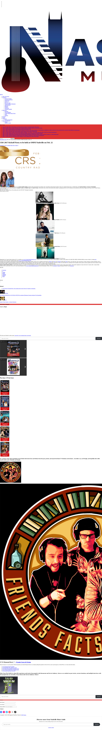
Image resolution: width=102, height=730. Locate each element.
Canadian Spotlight (8, 109)
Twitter (58, 264)
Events (3, 117)
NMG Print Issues (5, 96)
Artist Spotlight (7, 104)
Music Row (4, 110)
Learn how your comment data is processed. (23, 334)
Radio (16, 144)
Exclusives (4, 97)
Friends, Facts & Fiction (23, 661)
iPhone (50, 260)
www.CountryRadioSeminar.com (29, 258)
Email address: (3, 705)
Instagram (72, 264)
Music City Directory (6, 120)
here (95, 258)
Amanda (8, 144)
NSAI (6, 114)
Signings (6, 115)
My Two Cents (7, 102)
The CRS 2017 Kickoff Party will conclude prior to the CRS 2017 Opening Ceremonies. (18, 287)
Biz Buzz (6, 111)
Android (59, 260)
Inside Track (7, 100)
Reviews (4, 116)
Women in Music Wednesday (10, 103)
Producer (6, 107)
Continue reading (51, 726)
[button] (8, 665)
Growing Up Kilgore (9, 99)
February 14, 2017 (3, 144)
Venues (6, 121)
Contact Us (4, 118)
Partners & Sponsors (8, 119)
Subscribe (99, 337)
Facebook (55, 264)
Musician (6, 106)
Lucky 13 (6, 101)
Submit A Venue (8, 122)
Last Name (2, 703)
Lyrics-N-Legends (8, 98)
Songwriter (7, 108)
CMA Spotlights (8, 112)
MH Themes (23, 713)
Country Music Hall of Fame (10, 113)
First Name (2, 701)
